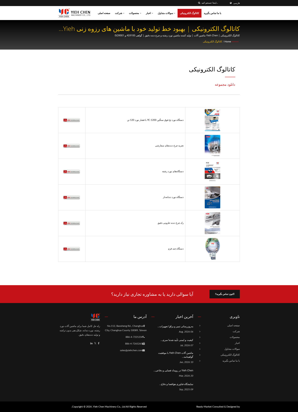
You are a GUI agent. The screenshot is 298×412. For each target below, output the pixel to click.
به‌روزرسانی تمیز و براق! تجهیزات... (175, 326)
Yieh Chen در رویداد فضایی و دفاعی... (173, 370)
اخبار (148, 13)
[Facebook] (98, 343)
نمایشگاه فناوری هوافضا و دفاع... (176, 384)
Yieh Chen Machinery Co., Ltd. (108, 406)
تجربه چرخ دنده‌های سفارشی (169, 146)
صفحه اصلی (104, 13)
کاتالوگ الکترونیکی (189, 13)
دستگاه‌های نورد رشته (173, 171)
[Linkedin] (91, 343)
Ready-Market (204, 406)
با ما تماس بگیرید (212, 13)
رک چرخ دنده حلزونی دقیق (171, 223)
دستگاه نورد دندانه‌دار (173, 197)
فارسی (236, 3)
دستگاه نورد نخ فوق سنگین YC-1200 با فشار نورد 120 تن (155, 120)
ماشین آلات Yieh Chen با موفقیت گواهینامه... (175, 354)
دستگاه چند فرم (176, 249)
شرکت (119, 13)
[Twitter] (95, 343)
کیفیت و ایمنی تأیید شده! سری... (176, 340)
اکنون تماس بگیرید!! (224, 294)
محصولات (134, 13)
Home (227, 41)
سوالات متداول (166, 13)
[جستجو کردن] (199, 3)
